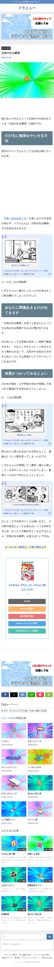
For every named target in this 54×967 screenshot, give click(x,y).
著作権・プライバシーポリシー (27, 958)
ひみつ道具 (6, 48)
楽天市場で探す (27, 616)
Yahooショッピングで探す (27, 623)
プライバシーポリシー (12, 944)
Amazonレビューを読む (27, 631)
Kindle (27, 601)
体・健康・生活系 (39, 711)
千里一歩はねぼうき (15, 218)
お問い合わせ (46, 958)
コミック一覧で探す (41, 955)
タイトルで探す (11, 955)
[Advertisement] (27, 189)
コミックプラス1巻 (19, 711)
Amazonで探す (27, 609)
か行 (5, 711)
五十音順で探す (25, 955)
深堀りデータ (7, 958)
